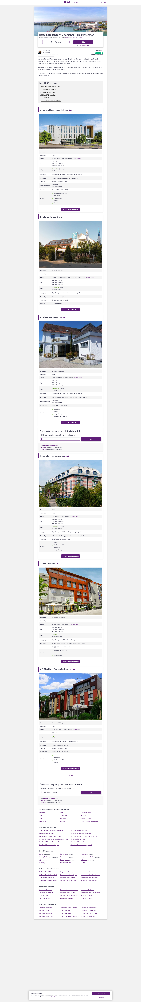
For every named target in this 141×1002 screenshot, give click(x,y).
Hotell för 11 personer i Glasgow (49, 845)
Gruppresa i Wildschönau (89, 913)
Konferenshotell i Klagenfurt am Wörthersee (48, 875)
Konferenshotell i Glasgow (89, 877)
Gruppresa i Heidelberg (46, 913)
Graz (40, 815)
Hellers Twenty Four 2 (48, 92)
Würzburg (84, 860)
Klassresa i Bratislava (45, 890)
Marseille (63, 818)
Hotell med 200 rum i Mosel (79, 842)
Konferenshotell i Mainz (46, 877)
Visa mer (71, 775)
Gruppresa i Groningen (67, 872)
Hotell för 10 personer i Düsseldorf (50, 836)
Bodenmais (63, 854)
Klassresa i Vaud (44, 895)
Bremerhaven (64, 857)
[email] (105, 2)
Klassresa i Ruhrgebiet (46, 892)
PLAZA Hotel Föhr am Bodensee (51, 101)
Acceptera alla (101, 993)
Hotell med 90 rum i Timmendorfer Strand (83, 836)
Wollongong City (65, 862)
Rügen (83, 862)
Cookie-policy (52, 996)
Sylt (40, 860)
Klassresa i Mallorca (87, 890)
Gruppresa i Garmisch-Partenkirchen (69, 916)
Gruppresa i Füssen (66, 913)
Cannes (41, 854)
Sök (83, 42)
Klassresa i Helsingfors (67, 898)
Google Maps (77, 158)
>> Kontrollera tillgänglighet (70, 209)
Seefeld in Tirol (86, 818)
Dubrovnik (63, 815)
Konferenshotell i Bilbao (89, 880)
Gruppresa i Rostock (45, 907)
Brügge (83, 815)
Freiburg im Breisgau (45, 857)
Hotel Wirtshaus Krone (48, 89)
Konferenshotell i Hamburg (68, 895)
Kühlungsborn (64, 860)
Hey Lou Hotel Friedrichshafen (50, 86)
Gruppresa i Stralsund (46, 916)
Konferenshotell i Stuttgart (68, 875)
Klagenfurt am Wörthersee (89, 821)
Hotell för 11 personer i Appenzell (81, 845)
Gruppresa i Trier (65, 910)
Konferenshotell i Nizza (67, 877)
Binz (61, 813)
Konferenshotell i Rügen (67, 892)
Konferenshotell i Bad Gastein (90, 875)
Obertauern (42, 821)
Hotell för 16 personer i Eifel (79, 830)
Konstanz (84, 854)
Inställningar (101, 997)
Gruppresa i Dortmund (88, 910)
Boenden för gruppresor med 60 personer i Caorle (54, 839)
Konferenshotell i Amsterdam (90, 892)
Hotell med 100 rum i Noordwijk (49, 842)
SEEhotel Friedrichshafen (49, 95)
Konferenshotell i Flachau (68, 880)
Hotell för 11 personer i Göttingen (81, 833)
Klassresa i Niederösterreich (69, 890)
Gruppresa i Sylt (44, 910)
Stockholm (42, 813)
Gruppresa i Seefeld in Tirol (68, 907)
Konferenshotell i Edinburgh (48, 880)
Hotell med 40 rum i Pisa (46, 833)
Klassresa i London (87, 895)
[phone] (101, 2)
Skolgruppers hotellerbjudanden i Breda (51, 830)
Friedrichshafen (86, 813)
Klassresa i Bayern (44, 898)
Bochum (41, 862)
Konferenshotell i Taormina (47, 872)
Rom (40, 818)
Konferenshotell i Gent (88, 872)
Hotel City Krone (46, 98)
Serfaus (62, 821)
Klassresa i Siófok (86, 898)
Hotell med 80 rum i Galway (79, 839)
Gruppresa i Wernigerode (89, 907)
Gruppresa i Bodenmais (88, 916)
